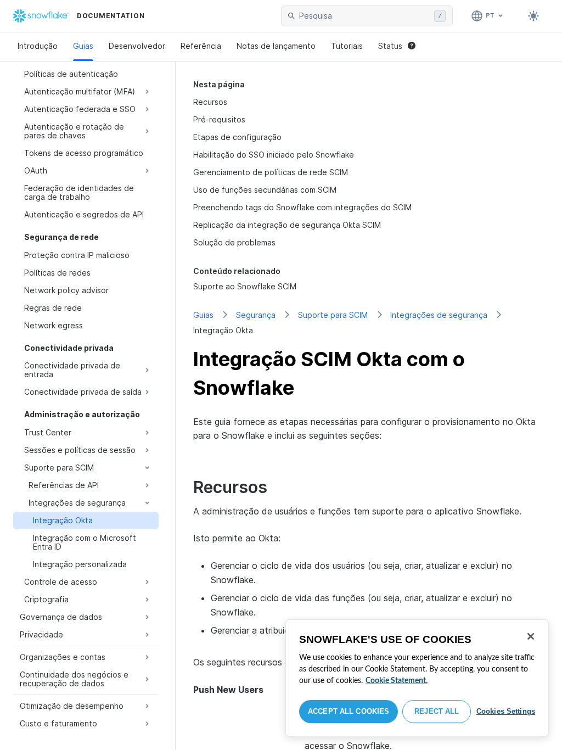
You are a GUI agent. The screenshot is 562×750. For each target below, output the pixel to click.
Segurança (256, 315)
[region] (417, 678)
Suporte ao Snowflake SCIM (245, 286)
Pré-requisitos (219, 119)
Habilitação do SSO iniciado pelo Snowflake (273, 154)
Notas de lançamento (276, 46)
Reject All (436, 711)
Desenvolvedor (137, 46)
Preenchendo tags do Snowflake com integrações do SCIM (302, 207)
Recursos (210, 102)
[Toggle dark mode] (533, 16)
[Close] (531, 636)
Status (390, 46)
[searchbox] (364, 16)
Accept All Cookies (348, 711)
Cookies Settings (505, 711)
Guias (83, 46)
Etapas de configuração (237, 137)
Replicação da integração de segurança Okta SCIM (287, 225)
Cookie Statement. (397, 681)
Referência (201, 46)
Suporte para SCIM (333, 315)
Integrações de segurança (438, 315)
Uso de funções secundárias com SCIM (265, 189)
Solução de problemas (234, 242)
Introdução (38, 46)
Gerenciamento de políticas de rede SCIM (271, 172)
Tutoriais (347, 46)
